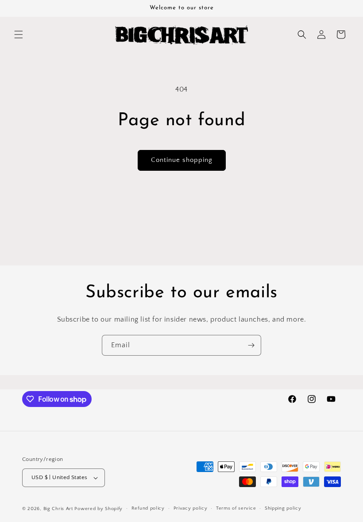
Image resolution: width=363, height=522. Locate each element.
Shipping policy (283, 508)
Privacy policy (191, 508)
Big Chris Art (58, 508)
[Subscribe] (251, 345)
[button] (18, 34)
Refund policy (148, 508)
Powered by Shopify (98, 508)
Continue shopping (181, 160)
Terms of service (236, 508)
